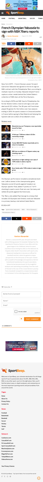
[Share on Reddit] (29, 43)
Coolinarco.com (6, 438)
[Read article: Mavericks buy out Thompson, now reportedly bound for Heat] (6, 128)
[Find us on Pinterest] (10, 476)
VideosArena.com (7, 459)
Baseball (4, 418)
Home (3, 18)
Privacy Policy (6, 401)
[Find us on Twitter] (4, 476)
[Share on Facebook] (11, 43)
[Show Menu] (2, 13)
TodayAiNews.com (7, 456)
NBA (23, 209)
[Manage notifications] (38, 478)
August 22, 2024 (27, 36)
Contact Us (5, 404)
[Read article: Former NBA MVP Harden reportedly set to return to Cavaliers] (6, 145)
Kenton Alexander (13, 36)
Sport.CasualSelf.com (8, 446)
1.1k (24, 155)
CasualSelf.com (6, 440)
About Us (4, 398)
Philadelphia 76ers (8, 212)
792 (24, 172)
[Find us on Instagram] (7, 476)
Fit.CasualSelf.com (7, 443)
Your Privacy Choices (8, 466)
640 (24, 147)
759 (24, 130)
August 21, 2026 (17, 130)
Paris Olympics (31, 209)
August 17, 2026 (17, 164)
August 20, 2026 (17, 147)
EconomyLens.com (7, 451)
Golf (3, 429)
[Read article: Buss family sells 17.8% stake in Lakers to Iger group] (6, 170)
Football (12, 18)
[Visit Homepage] (14, 13)
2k (23, 138)
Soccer (32, 18)
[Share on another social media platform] (38, 43)
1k (23, 164)
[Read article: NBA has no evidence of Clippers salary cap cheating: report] (6, 153)
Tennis (40, 18)
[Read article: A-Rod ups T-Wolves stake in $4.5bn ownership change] (6, 136)
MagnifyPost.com (7, 454)
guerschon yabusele (13, 209)
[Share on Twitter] (20, 43)
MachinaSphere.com (8, 448)
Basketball (22, 18)
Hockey (4, 423)
